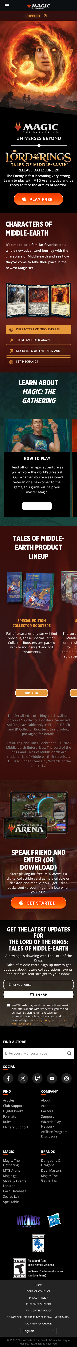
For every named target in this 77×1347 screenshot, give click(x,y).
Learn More (37, 506)
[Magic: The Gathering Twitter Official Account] (23, 1078)
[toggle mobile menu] (6, 5)
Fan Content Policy (38, 1310)
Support (47, 1116)
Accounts (48, 1105)
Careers (47, 1111)
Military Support (15, 1127)
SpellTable (11, 1202)
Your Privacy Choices (38, 1323)
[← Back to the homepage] (38, 5)
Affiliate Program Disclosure (54, 1134)
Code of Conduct (38, 1291)
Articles (9, 1100)
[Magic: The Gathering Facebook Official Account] (8, 1078)
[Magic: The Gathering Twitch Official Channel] (37, 1078)
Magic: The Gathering (11, 1162)
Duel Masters (51, 1170)
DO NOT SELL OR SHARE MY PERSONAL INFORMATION (38, 1317)
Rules (7, 1122)
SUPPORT (33, 16)
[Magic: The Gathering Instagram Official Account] (66, 1078)
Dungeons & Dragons (51, 1162)
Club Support (13, 1105)
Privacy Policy (42, 1020)
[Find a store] (69, 1053)
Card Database (14, 1191)
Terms (38, 1285)
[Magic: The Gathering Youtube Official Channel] (52, 1078)
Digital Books (13, 1111)
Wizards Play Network (51, 1124)
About (46, 1100)
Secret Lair (11, 1196)
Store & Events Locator (14, 1183)
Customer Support (38, 1304)
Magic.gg (10, 1175)
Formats (9, 1116)
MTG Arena (12, 1170)
